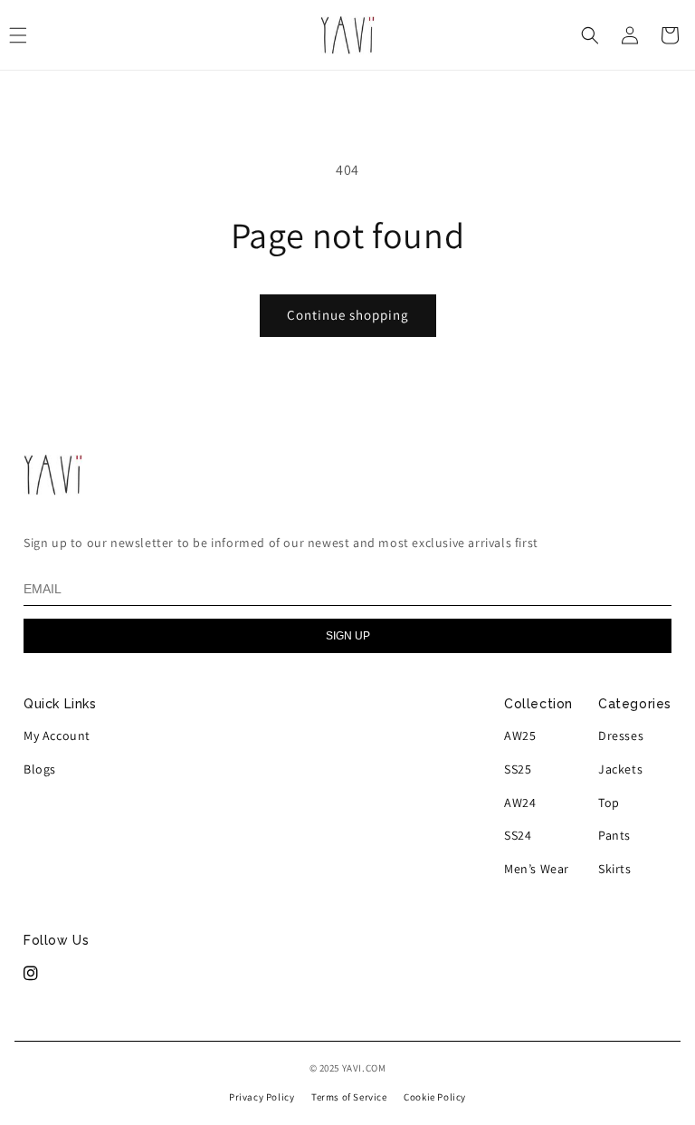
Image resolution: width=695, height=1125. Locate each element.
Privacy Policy (261, 1097)
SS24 (517, 835)
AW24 (520, 802)
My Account (57, 735)
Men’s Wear (536, 869)
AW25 (520, 735)
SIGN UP (348, 636)
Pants (614, 835)
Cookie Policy (435, 1097)
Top (609, 802)
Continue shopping (348, 314)
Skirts (615, 869)
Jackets (620, 769)
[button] (590, 35)
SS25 (517, 769)
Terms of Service (349, 1097)
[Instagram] (31, 973)
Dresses (620, 735)
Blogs (40, 769)
